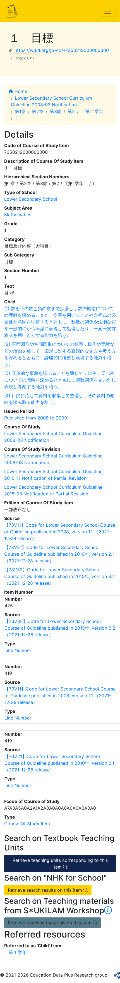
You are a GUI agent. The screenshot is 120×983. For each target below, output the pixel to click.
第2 (71, 111)
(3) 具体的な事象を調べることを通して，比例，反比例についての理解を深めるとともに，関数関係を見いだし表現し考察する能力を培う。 (60, 379)
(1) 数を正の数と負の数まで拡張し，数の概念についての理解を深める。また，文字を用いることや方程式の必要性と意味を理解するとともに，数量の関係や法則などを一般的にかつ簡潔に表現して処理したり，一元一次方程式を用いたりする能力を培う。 (60, 322)
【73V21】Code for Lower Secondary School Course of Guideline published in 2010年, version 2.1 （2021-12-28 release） (59, 554)
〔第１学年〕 (94, 111)
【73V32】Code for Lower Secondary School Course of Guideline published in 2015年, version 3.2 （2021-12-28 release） (59, 576)
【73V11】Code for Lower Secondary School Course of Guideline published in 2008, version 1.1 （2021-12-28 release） (59, 531)
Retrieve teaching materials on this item (50, 923)
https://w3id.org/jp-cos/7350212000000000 (62, 50)
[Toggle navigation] (108, 11)
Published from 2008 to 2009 (35, 418)
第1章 (20, 111)
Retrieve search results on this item (45, 890)
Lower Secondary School (30, 199)
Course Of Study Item (27, 823)
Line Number (17, 650)
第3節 (55, 111)
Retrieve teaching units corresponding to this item (60, 863)
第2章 (38, 111)
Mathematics (17, 214)
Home (20, 91)
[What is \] (108, 910)
